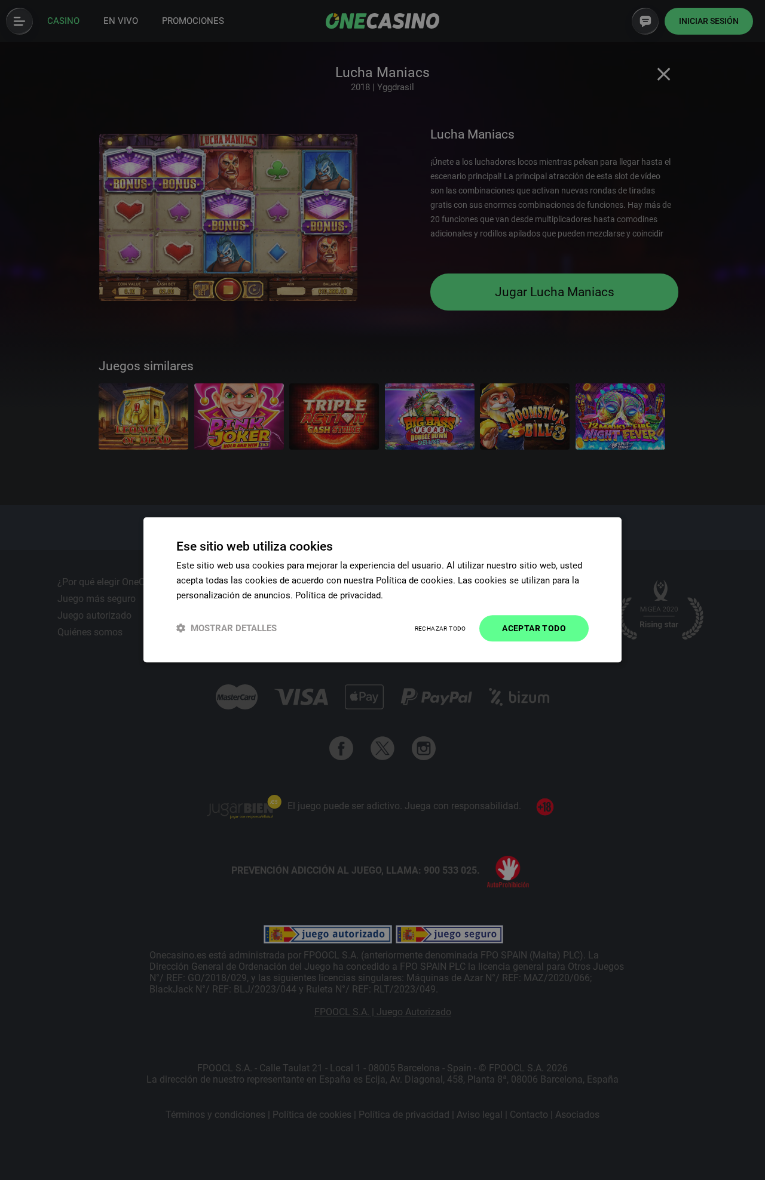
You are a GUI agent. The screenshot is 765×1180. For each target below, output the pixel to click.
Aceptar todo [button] (534, 628)
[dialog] (382, 589)
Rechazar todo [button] (440, 628)
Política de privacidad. (339, 595)
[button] (226, 628)
